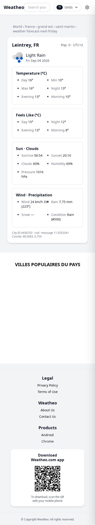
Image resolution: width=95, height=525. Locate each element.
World (17, 26)
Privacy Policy (47, 385)
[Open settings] (87, 7)
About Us (48, 410)
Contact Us (47, 416)
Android (47, 435)
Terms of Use (48, 392)
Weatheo (14, 7)
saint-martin (65, 26)
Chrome (48, 441)
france (30, 26)
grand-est (45, 26)
